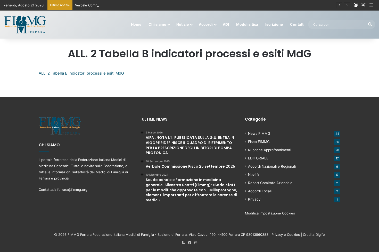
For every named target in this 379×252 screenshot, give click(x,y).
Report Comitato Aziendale (270, 183)
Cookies (293, 234)
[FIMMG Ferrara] (25, 24)
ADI (226, 24)
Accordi (206, 24)
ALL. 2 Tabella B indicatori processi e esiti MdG (81, 73)
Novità (253, 175)
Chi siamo (157, 24)
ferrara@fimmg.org (72, 189)
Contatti (297, 24)
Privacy (254, 199)
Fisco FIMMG (259, 142)
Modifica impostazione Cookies (270, 213)
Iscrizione (274, 24)
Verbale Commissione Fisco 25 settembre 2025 (113, 5)
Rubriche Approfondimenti (269, 150)
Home (136, 24)
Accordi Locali (259, 191)
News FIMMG (259, 133)
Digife (320, 234)
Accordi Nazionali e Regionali (272, 166)
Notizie (182, 24)
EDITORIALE (258, 158)
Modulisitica (247, 24)
